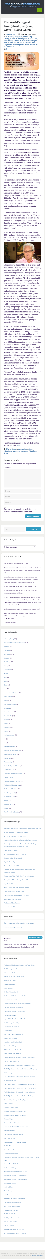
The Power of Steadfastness (12, 903)
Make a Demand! (9, 1150)
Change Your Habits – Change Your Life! (16, 880)
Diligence (18, 37)
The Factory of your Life (11, 1210)
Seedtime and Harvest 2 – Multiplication (15, 1179)
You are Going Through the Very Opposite (16, 1099)
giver (30, 449)
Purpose (6, 731)
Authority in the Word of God (12, 907)
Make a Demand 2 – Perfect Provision (15, 1142)
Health (6, 685)
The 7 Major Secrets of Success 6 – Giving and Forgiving (20, 1069)
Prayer (6, 723)
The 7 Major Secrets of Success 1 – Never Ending (18, 1096)
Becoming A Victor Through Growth (14, 642)
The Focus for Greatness (11, 1153)
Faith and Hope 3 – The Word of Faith (15, 1111)
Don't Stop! (28, 37)
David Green (11, 449)
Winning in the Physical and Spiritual (14, 1198)
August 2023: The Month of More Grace (15, 1019)
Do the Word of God (10, 1080)
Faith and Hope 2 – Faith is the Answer (15, 1115)
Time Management (9, 792)
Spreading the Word (9, 746)
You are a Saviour (9, 1225)
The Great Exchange (10, 1015)
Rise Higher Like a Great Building (13, 1034)
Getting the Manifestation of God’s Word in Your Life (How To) (22, 828)
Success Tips (7, 758)
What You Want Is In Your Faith (13, 1042)
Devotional (7, 654)
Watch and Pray (8, 1187)
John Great (10, 34)
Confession (7, 650)
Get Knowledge (8, 1073)
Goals (12, 38)
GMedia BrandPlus (37, 1255)
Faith (5, 665)
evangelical (22, 449)
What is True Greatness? (11, 1038)
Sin (5, 742)
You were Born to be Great (11, 1061)
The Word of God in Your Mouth (13, 1007)
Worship (6, 808)
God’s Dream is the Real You (12, 1206)
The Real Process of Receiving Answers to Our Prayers (19, 1057)
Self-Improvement (9, 735)
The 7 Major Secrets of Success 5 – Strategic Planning (19, 1076)
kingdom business (20, 451)
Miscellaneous (8, 696)
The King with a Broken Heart (12, 1218)
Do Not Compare (9, 1191)
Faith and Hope (8, 1119)
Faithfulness (7, 669)
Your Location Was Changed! (12, 1053)
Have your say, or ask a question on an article (19, 923)
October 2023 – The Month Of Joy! (14, 976)
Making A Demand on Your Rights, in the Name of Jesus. (20, 840)
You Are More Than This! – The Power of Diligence (19, 876)
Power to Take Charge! (10, 1046)
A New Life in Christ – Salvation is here (15, 836)
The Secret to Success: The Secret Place (15, 1011)
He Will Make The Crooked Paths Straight (16, 832)
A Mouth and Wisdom (10, 972)
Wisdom (6, 800)
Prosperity (8, 40)
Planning (6, 719)
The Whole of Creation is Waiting (13, 1134)
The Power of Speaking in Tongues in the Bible (17, 1003)
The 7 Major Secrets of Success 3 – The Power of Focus (20, 1088)
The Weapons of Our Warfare (12, 1202)
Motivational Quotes (10, 704)
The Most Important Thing (11, 1023)
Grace (5, 681)
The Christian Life (9, 769)
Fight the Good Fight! (10, 862)
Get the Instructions (9, 1130)
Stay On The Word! (9, 883)
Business (10, 37)
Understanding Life (9, 796)
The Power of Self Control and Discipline (16, 996)
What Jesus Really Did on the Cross (14, 1229)
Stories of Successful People (25, 40)
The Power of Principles (11, 1168)
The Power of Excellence (11, 850)
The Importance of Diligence (19, 43)
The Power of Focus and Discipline (14, 891)
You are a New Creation (11, 1221)
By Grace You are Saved (11, 992)
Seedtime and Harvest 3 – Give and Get (15, 1175)
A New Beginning (9, 639)
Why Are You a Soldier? (11, 1164)
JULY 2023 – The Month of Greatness (15, 1049)
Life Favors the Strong (10, 999)
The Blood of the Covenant (12, 1214)
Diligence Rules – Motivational (13, 858)
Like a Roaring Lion (10, 1138)
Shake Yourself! (8, 1103)
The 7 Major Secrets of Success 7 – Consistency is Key (19, 1065)
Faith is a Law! (8, 1030)
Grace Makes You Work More (12, 899)
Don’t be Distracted (9, 1146)
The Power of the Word (10, 789)
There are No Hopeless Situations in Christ (16, 1126)
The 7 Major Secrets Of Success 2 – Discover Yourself (19, 1092)
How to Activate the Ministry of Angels (15, 854)
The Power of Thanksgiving (12, 785)
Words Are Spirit (8, 988)
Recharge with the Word (11, 1107)
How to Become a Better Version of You (15, 1171)
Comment (8, 468)
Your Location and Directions (12, 1123)
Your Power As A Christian (11, 812)
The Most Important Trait (11, 969)
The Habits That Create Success (17, 42)
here (18, 445)
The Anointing (8, 762)
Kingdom (8, 451)
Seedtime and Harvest (10, 1183)
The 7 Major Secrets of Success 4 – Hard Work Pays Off (20, 1084)
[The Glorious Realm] (22, 8)
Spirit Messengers (9, 1194)
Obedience (7, 708)
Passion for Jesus (8, 712)
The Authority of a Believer (12, 766)
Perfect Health (8, 716)
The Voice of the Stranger (11, 1026)
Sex (5, 739)
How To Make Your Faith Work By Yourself (16, 887)
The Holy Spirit (8, 777)
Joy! (5, 689)
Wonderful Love (8, 804)
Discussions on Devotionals (13, 928)
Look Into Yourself (9, 984)
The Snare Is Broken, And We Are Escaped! (16, 895)
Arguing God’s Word (10, 980)
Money (6, 700)
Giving (6, 38)
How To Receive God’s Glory (12, 865)
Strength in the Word (10, 754)
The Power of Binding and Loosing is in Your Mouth (19, 965)
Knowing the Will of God (26, 38)
